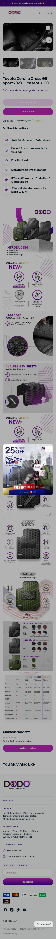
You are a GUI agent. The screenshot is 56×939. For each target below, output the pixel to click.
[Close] (48, 449)
